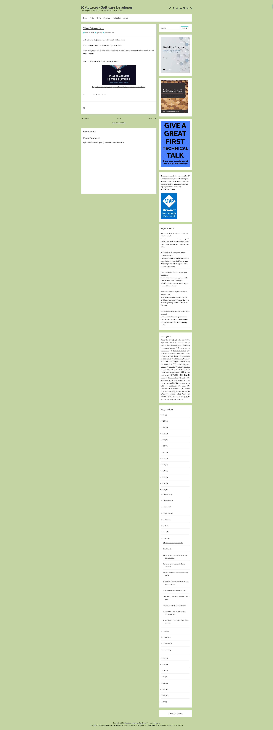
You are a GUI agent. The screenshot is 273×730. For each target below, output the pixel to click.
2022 (163, 440)
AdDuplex (178, 340)
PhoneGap (172, 367)
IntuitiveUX (178, 359)
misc (170, 361)
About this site (166, 340)
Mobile (179, 361)
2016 (163, 477)
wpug (185, 397)
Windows (164, 388)
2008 (163, 689)
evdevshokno (174, 356)
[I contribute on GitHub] (169, 8)
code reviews (183, 348)
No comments (109, 33)
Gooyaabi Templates (164, 725)
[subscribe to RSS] (187, 8)
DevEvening (181, 353)
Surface (163, 378)
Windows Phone (168, 394)
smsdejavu (163, 375)
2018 (163, 465)
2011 (163, 671)
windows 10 (175, 388)
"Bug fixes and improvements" (173, 543)
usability (171, 383)
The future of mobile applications (174, 590)
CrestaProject (101, 725)
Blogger (179, 714)
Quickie (163, 372)
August (166, 519)
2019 (163, 458)
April (165, 631)
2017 (163, 471)
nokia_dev (168, 364)
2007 (163, 696)
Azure (185, 343)
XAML (178, 399)
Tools (99, 18)
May (165, 538)
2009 (163, 683)
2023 (163, 433)
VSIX (183, 386)
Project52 (181, 369)
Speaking (107, 18)
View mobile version (118, 123)
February (167, 644)
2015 (163, 483)
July (165, 526)
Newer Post (85, 118)
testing (184, 378)
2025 (163, 421)
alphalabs (164, 343)
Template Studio (173, 378)
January (166, 650)
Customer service (179, 351)
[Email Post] (83, 108)
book (162, 345)
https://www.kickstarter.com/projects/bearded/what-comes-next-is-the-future (118, 87)
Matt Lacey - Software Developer (106, 7)
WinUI (174, 396)
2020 (163, 452)
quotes (99, 33)
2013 (163, 658)
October (166, 507)
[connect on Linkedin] (180, 8)
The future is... (93, 28)
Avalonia (179, 342)
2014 (163, 490)
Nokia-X (179, 364)
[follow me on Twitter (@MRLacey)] (167, 8)
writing (163, 399)
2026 (163, 415)
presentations (168, 369)
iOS (186, 359)
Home (85, 18)
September (167, 513)
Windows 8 (168, 391)
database (164, 353)
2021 (163, 446)
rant (179, 372)
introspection (167, 359)
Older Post (152, 118)
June (165, 532)
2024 (163, 427)
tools (188, 380)
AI (186, 340)
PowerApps (187, 367)
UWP (162, 386)
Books (92, 18)
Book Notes (171, 345)
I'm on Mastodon (177, 725)
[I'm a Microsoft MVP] (173, 8)
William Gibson (120, 40)
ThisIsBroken (165, 380)
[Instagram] (183, 8)
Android (171, 343)
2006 (163, 702)
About (125, 18)
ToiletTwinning (178, 381)
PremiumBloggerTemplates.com (136, 725)
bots (179, 345)
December (167, 494)
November (167, 501)
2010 (163, 677)
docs (188, 353)
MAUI (163, 361)
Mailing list (117, 18)
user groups (183, 383)
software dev (176, 374)
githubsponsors (186, 356)
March (166, 637)
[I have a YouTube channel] (176, 8)
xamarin (171, 399)
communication (165, 351)
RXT (186, 372)
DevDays (172, 353)
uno (164, 383)
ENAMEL (165, 356)
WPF (180, 396)
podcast (180, 367)
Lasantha (122, 725)
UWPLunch (172, 386)
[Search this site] (190, 8)
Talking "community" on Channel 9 (174, 605)
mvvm (188, 361)
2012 (163, 664)
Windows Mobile (181, 391)
